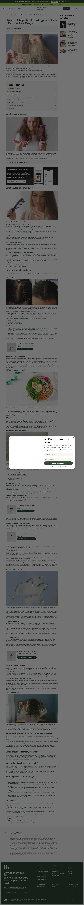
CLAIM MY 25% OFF (58, 463)
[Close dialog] (73, 438)
